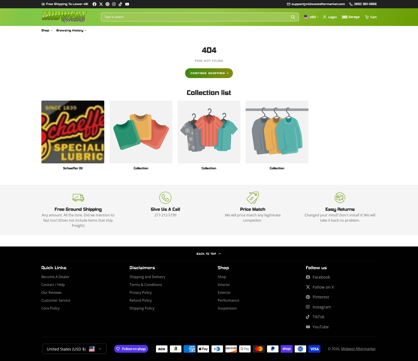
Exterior (224, 292)
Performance (228, 300)
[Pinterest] (108, 4)
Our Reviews (51, 292)
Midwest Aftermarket (358, 348)
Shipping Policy (142, 308)
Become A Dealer (55, 276)
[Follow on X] (101, 4)
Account (330, 17)
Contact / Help (53, 284)
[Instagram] (114, 4)
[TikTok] (121, 4)
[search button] (293, 17)
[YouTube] (127, 4)
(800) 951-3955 (365, 4)
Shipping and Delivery (147, 276)
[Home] (64, 17)
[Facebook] (94, 4)
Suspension (227, 308)
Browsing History (69, 30)
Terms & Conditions (146, 284)
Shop (45, 30)
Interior (224, 284)
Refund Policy (141, 300)
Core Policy (50, 308)
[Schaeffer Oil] (72, 137)
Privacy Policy (141, 292)
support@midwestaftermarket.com (318, 4)
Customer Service (55, 300)
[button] (351, 17)
